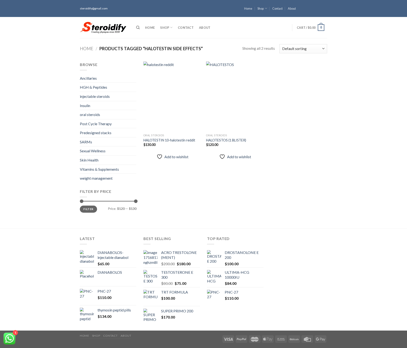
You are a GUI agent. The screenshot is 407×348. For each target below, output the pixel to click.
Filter (88, 209)
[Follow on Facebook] (324, 2)
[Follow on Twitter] (324, 10)
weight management (96, 178)
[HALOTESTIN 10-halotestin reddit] (172, 96)
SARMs (86, 142)
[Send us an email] (324, 15)
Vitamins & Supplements (99, 169)
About (292, 8)
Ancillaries (88, 78)
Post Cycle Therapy (96, 123)
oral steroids (90, 114)
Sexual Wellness (93, 151)
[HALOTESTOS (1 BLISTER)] (235, 96)
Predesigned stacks (95, 132)
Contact (277, 8)
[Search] (137, 27)
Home (248, 8)
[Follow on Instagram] (324, 6)
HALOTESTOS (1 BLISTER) (226, 140)
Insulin (85, 105)
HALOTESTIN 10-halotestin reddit (169, 140)
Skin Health (89, 160)
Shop (260, 8)
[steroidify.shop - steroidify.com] (103, 27)
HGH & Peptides (93, 87)
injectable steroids (95, 96)
